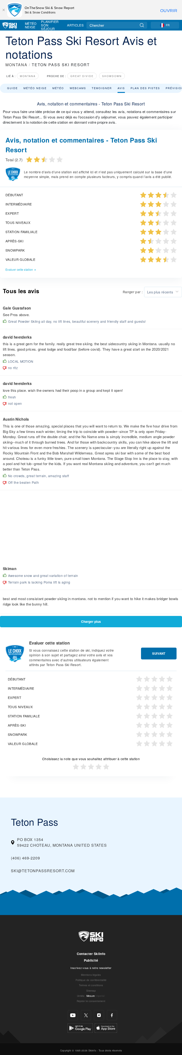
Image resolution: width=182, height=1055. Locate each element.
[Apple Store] (106, 1027)
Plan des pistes (145, 88)
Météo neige (35, 88)
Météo (58, 88)
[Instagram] (99, 1015)
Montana (28, 76)
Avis (121, 88)
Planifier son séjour (50, 25)
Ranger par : (133, 291)
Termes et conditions (91, 985)
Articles (75, 25)
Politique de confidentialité (91, 980)
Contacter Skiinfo (91, 953)
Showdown (112, 76)
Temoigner (102, 88)
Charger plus (91, 621)
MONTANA (16, 64)
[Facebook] (112, 1015)
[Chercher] (141, 25)
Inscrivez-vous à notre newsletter (91, 968)
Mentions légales (91, 975)
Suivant (158, 653)
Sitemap (91, 990)
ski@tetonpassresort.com (43, 870)
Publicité (91, 960)
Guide (12, 88)
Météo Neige (31, 25)
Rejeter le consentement (91, 1001)
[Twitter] (86, 1015)
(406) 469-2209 (25, 858)
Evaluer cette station (19, 269)
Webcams (78, 88)
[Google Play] (80, 1027)
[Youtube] (73, 1015)
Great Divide (82, 76)
